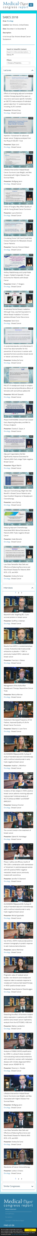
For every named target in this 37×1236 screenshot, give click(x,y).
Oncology (10, 21)
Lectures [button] (7, 70)
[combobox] (18, 63)
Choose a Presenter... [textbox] (15, 63)
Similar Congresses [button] (12, 1186)
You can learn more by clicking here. (20, 1234)
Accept (30, 1230)
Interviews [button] (8, 588)
